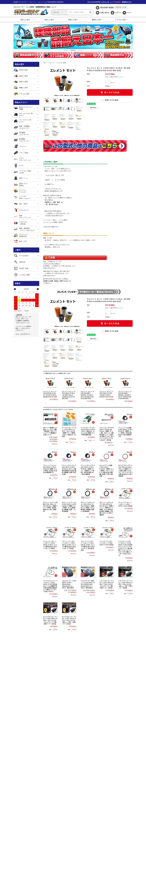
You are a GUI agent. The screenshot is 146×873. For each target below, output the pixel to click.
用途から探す (73, 20)
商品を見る (55, 443)
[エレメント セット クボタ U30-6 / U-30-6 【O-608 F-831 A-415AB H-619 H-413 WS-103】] (69, 382)
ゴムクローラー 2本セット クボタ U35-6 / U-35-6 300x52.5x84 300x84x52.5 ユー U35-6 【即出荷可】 (88, 584)
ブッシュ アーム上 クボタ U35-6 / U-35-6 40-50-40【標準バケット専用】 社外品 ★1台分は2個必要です (50, 469)
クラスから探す (120, 20)
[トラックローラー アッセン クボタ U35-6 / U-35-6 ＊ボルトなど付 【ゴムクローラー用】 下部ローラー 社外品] (107, 571)
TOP (44, 63)
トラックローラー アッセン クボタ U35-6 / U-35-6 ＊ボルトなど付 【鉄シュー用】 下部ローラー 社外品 (125, 584)
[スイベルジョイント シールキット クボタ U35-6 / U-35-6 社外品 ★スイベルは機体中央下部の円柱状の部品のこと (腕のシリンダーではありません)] (50, 571)
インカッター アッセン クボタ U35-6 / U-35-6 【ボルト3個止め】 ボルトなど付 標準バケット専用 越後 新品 (88, 431)
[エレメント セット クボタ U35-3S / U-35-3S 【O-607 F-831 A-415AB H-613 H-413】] (50, 382)
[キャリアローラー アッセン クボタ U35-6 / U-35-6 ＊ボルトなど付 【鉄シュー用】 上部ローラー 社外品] (69, 607)
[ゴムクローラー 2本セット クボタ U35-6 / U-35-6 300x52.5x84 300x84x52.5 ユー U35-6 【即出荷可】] (88, 571)
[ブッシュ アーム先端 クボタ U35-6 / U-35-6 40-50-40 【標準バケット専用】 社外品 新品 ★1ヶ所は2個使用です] (125, 418)
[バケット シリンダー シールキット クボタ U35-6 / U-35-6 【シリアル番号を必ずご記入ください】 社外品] (69, 532)
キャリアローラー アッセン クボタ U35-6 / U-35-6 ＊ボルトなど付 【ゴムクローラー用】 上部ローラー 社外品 (50, 620)
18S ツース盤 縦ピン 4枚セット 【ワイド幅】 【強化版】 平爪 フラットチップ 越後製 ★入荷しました (50, 431)
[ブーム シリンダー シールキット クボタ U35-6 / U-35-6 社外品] (125, 493)
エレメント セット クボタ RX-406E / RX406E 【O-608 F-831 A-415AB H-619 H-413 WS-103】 (125, 395)
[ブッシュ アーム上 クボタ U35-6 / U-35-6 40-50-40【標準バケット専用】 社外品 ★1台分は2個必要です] (50, 456)
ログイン (118, 12)
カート (129, 12)
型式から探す (25, 20)
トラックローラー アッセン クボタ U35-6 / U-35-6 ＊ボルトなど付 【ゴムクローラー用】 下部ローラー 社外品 (107, 584)
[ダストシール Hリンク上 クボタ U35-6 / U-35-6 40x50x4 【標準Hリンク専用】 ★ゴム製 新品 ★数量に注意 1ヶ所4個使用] (88, 493)
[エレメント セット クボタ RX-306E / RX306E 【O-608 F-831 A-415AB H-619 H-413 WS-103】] (88, 382)
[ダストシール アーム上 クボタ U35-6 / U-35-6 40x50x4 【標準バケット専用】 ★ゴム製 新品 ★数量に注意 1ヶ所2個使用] (69, 493)
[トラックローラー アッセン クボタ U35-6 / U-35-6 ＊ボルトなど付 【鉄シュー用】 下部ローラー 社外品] (125, 571)
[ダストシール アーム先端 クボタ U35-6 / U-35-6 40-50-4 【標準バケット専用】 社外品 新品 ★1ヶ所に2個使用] (50, 493)
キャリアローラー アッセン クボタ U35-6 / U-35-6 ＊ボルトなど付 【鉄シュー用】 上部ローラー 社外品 (69, 620)
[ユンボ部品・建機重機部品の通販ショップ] (30, 14)
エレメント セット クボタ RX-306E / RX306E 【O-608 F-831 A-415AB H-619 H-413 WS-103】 (87, 395)
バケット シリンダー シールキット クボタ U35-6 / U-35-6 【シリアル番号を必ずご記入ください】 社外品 (69, 545)
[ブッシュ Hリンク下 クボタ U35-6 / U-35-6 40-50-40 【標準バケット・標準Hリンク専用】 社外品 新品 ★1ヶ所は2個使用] (88, 456)
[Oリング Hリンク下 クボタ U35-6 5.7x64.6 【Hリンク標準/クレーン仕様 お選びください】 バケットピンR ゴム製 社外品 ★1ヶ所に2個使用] (125, 456)
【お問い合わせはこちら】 (23, 322)
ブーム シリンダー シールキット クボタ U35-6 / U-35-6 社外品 (125, 504)
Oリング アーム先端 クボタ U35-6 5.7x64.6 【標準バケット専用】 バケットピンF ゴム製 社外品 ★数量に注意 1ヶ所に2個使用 (107, 471)
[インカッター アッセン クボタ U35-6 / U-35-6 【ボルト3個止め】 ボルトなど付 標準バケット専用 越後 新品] (88, 418)
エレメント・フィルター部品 (57, 63)
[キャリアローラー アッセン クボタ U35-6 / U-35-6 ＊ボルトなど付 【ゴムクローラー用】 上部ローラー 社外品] (50, 607)
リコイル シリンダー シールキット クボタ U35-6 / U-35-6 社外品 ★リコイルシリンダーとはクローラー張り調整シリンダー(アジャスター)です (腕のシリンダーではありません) (125, 548)
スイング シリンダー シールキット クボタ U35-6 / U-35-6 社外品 (107, 543)
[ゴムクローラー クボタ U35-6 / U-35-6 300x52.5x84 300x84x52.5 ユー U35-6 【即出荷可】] (69, 571)
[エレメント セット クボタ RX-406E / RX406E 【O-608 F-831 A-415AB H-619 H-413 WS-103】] (125, 382)
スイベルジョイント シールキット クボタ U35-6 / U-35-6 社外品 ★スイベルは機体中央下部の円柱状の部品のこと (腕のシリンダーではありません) (50, 586)
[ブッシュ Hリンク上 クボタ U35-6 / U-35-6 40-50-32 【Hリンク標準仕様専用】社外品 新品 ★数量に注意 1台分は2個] (69, 456)
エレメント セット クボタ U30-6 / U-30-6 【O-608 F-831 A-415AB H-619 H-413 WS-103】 (68, 395)
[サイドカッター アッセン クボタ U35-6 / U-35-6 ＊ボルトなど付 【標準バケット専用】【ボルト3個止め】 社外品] (69, 418)
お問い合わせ (104, 12)
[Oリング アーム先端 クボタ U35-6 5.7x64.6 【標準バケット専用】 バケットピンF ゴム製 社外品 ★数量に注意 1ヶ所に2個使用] (107, 456)
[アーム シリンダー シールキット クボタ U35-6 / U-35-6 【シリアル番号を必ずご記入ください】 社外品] (50, 532)
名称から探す (49, 20)
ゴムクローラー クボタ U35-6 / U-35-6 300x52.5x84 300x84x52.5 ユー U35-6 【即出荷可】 (69, 584)
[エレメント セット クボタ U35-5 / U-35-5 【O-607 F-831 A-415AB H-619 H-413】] (107, 382)
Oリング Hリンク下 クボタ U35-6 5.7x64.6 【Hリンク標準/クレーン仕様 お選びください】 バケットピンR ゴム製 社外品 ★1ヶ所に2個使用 (125, 471)
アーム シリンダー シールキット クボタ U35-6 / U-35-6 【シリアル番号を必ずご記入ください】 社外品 (50, 545)
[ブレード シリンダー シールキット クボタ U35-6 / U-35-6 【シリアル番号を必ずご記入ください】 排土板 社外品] (88, 532)
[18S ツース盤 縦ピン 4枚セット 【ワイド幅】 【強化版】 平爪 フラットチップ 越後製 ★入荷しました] (50, 418)
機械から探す (97, 20)
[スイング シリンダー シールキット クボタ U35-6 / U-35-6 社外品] (107, 532)
